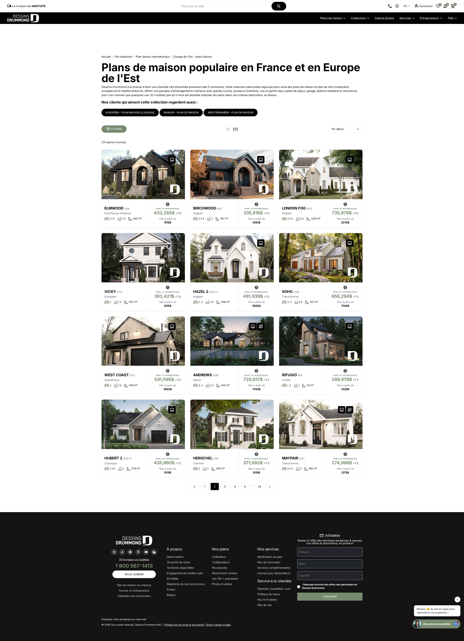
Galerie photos (384, 18)
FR (406, 6)
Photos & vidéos (222, 584)
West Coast (116, 375)
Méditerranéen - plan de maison (230, 112)
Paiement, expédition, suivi (274, 588)
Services (405, 18)
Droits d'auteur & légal (218, 624)
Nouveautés (219, 567)
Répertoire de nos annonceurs (186, 584)
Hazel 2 (200, 291)
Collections (358, 18)
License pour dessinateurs (274, 573)
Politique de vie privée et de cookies (184, 624)
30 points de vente (178, 562)
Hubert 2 (113, 458)
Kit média (172, 578)
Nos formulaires (267, 599)
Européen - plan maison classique (130, 112)
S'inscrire (330, 596)
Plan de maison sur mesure (134, 585)
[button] (179, 176)
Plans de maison (331, 18)
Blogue (171, 595)
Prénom (304, 551)
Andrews (202, 375)
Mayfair (290, 458)
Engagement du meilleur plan (185, 573)
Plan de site (264, 605)
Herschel (202, 458)
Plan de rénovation (269, 562)
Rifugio (289, 375)
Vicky (110, 291)
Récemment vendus (224, 573)
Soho (287, 291)
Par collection (123, 56)
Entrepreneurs (429, 18)
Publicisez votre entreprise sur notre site (124, 619)
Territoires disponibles (180, 567)
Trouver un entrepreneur (134, 590)
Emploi (171, 589)
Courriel (304, 575)
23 (259, 486)
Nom (302, 563)
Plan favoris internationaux (153, 56)
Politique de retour (268, 594)
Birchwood (204, 208)
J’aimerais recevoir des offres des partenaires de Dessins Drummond (329, 586)
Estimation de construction (134, 596)
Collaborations (221, 562)
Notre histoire (175, 557)
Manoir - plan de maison (181, 112)
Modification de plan (269, 557)
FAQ (450, 18)
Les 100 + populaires (225, 578)
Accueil (106, 56)
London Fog (294, 208)
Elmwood (113, 208)
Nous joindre (134, 574)
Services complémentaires (273, 567)
